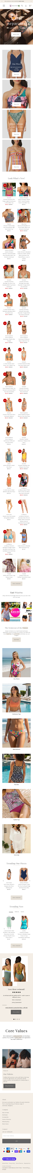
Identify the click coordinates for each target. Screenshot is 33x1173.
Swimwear (5, 1115)
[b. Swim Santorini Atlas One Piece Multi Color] (24, 354)
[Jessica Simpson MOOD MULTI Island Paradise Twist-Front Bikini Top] (24, 189)
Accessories (5, 1117)
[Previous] (3, 881)
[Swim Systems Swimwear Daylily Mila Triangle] (9, 327)
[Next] (30, 881)
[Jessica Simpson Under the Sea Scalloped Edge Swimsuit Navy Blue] (24, 874)
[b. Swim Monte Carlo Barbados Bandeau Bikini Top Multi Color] (9, 299)
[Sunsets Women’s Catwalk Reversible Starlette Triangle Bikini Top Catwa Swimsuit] (24, 299)
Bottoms (17, 911)
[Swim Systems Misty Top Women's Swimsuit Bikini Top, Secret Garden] (9, 378)
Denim (22, 911)
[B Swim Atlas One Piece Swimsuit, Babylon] (9, 404)
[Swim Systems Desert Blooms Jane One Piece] (24, 404)
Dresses (11, 911)
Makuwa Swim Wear (16, 1167)
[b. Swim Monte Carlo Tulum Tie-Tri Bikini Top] (9, 354)
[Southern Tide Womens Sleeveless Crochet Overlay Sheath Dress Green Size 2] (9, 922)
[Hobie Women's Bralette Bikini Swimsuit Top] (24, 536)
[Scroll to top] (29, 1168)
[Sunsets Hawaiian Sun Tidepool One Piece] (24, 455)
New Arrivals (5, 1112)
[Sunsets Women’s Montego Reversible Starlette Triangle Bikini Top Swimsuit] (24, 271)
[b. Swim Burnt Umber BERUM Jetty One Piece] (9, 480)
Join (16, 1141)
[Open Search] (22, 6)
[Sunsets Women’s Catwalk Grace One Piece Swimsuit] (24, 378)
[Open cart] (30, 6)
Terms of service (19, 1163)
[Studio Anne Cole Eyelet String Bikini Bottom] (9, 506)
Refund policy (5, 1121)
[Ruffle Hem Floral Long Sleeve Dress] (9, 565)
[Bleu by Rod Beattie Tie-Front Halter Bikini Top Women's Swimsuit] (24, 215)
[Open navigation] (3, 6)
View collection (17, 583)
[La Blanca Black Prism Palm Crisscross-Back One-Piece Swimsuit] (24, 480)
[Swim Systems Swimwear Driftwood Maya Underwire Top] (24, 327)
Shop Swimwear (9, 1085)
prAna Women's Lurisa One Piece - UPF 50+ (16, 1007)
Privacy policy (12, 1163)
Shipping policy (27, 1163)
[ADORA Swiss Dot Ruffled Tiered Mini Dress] (24, 565)
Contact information (6, 1166)
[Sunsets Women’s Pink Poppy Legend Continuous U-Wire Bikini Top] (9, 189)
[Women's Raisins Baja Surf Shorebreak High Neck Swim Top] (9, 215)
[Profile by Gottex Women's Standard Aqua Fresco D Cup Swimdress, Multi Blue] (24, 922)
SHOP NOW (16, 34)
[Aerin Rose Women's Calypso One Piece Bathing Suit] (9, 874)
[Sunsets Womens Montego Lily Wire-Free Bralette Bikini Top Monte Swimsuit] (9, 271)
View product (16, 1012)
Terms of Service (6, 1119)
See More (16, 639)
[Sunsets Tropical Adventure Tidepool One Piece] (24, 429)
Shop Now (16, 74)
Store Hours (5, 1124)
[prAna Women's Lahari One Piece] (9, 455)
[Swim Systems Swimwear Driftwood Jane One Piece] (9, 429)
